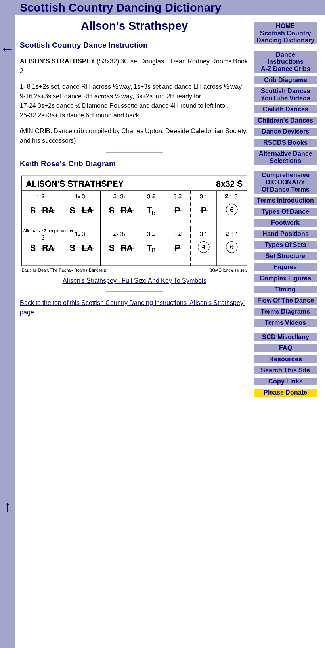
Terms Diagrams (285, 311)
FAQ (285, 348)
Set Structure (285, 256)
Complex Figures (285, 278)
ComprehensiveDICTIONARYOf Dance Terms (286, 182)
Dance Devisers (285, 131)
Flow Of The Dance (285, 300)
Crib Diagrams (285, 80)
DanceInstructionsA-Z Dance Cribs (285, 61)
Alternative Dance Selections (285, 157)
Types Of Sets (285, 245)
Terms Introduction (285, 200)
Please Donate (285, 392)
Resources (285, 359)
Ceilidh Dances (285, 109)
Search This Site (285, 370)
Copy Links (285, 381)
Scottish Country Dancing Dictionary (120, 7)
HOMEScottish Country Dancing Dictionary (285, 33)
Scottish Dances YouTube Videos (285, 95)
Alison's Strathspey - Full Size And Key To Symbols (134, 280)
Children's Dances (285, 120)
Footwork (285, 222)
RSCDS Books (285, 142)
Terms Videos (285, 322)
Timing (285, 289)
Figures (285, 267)
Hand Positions (285, 233)
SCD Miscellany (285, 337)
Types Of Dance (285, 211)
